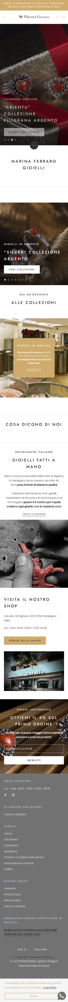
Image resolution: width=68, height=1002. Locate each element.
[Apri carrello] (63, 17)
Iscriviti (34, 760)
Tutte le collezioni (15, 814)
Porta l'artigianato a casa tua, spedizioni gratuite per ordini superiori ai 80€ (34, 5)
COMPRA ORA (34, 369)
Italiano (40, 949)
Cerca (8, 833)
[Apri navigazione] (4, 17)
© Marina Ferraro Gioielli (34, 957)
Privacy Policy (12, 894)
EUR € (22, 949)
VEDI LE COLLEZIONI (34, 514)
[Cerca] (57, 17)
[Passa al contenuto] (34, 145)
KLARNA (8, 869)
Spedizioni (10, 851)
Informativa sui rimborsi (19, 863)
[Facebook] (5, 795)
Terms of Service (14, 906)
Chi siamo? (11, 839)
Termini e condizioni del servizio (24, 857)
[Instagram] (13, 795)
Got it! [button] (34, 996)
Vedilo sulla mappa (25, 640)
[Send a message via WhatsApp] (61, 995)
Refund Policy (12, 900)
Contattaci (11, 845)
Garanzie (10, 888)
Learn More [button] (49, 987)
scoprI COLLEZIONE (24, 129)
